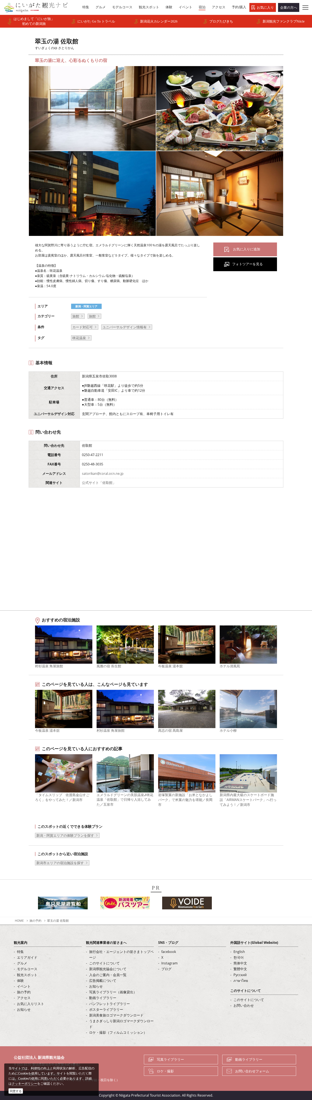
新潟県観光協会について (107, 969)
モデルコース (27, 969)
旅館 (75, 316)
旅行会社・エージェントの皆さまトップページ (121, 954)
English (239, 951)
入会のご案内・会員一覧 (107, 974)
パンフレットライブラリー (109, 1003)
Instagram (169, 963)
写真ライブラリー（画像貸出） (113, 992)
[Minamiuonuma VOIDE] (187, 904)
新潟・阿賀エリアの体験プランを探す (65, 835)
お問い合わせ (243, 1005)
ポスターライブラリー (106, 1009)
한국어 (238, 957)
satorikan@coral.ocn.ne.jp (103, 473)
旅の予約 (35, 921)
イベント (24, 986)
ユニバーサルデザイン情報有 (125, 327)
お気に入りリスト (30, 1003)
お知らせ (24, 1009)
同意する (16, 1091)
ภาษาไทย (240, 980)
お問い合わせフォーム (252, 1071)
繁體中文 (240, 969)
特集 (20, 951)
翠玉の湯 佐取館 (58, 921)
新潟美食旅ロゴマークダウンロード (116, 1015)
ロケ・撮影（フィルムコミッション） (118, 1032)
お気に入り (265, 7)
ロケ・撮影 (165, 1071)
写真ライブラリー (170, 1059)
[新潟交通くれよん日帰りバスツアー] (125, 904)
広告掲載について (102, 980)
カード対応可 (82, 327)
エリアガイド (27, 957)
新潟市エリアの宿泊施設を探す (60, 862)
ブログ (166, 969)
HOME (19, 921)
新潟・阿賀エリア (86, 306)
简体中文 (240, 963)
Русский (240, 974)
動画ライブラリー (102, 997)
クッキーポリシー (24, 1083)
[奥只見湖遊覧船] (63, 904)
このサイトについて (104, 963)
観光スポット (27, 974)
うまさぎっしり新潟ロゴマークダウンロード (121, 1024)
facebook (168, 951)
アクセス (24, 997)
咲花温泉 (79, 338)
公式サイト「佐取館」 (99, 482)
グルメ (22, 963)
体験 (20, 980)
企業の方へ (288, 7)
